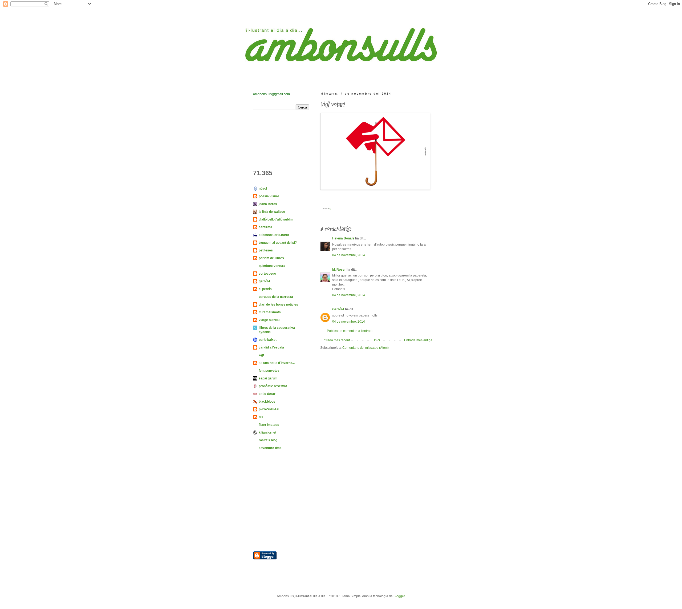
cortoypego (267, 273)
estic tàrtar (267, 394)
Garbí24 (338, 309)
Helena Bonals (343, 238)
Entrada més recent (336, 340)
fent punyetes (269, 370)
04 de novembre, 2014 (348, 255)
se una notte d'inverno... (277, 363)
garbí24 (264, 281)
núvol (263, 188)
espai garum (268, 378)
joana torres (268, 204)
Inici (377, 340)
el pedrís (265, 289)
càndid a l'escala (271, 347)
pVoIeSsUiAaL (269, 409)
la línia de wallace (272, 212)
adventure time (270, 448)
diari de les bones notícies (278, 304)
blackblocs (267, 401)
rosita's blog (268, 440)
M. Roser (339, 269)
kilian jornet (267, 432)
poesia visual (269, 196)
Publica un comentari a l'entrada (350, 331)
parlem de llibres (271, 258)
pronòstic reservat (273, 386)
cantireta (265, 227)
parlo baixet (268, 340)
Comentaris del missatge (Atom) (365, 348)
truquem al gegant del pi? (278, 243)
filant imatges (269, 425)
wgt (261, 355)
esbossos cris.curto (274, 235)
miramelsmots (270, 312)
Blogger (399, 596)
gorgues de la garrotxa (276, 297)
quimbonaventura (272, 266)
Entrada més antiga (418, 340)
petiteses (266, 250)
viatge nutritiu (269, 320)
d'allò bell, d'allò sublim (276, 219)
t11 (261, 417)
